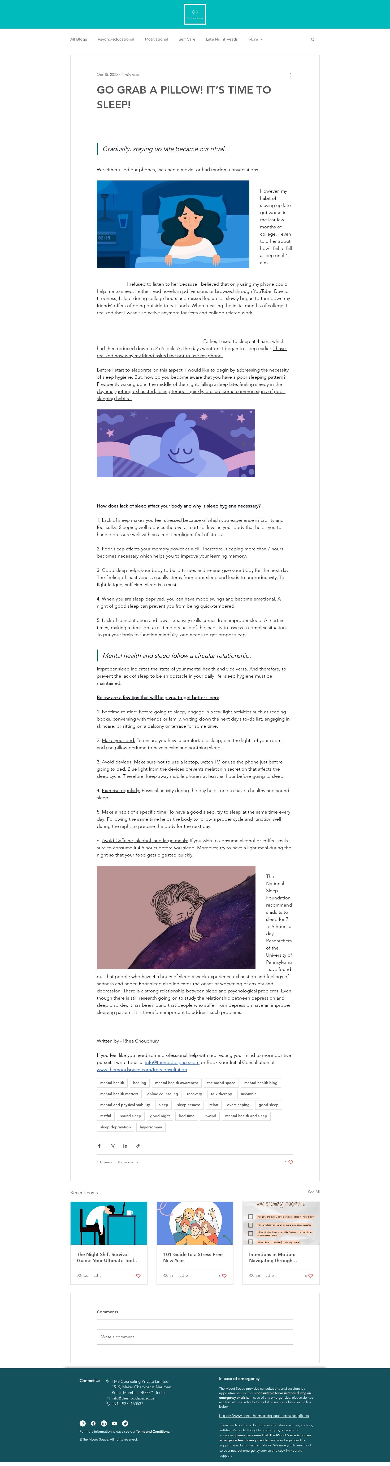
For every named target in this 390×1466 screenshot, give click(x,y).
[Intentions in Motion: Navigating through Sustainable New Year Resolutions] (281, 1223)
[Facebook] (93, 1423)
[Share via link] (138, 1145)
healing (139, 1082)
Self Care (187, 39)
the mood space (221, 1082)
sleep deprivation (115, 1127)
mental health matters (119, 1094)
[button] (312, 39)
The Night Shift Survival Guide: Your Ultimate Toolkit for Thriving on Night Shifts (108, 1257)
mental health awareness (176, 1082)
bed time (186, 1116)
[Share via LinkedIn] (125, 1145)
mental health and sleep (246, 1116)
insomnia (249, 1094)
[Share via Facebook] (99, 1145)
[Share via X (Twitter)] (112, 1145)
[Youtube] (114, 1423)
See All (314, 1191)
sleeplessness (188, 1104)
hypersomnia (151, 1127)
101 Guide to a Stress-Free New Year (193, 1257)
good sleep (269, 1104)
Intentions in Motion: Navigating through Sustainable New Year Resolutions (273, 1257)
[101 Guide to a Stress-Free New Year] (195, 1223)
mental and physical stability (125, 1104)
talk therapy (221, 1094)
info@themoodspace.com (134, 1398)
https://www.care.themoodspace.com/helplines (264, 1415)
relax (213, 1104)
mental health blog (261, 1082)
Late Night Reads (222, 39)
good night (160, 1116)
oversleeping (238, 1104)
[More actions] (290, 74)
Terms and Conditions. (153, 1431)
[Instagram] (83, 1423)
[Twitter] (125, 1423)
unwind (209, 1116)
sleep (163, 1104)
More (253, 39)
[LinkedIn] (104, 1423)
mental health (112, 1082)
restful (105, 1116)
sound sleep (130, 1116)
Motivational (156, 39)
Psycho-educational (116, 39)
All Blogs (78, 39)
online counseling (162, 1094)
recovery (194, 1094)
